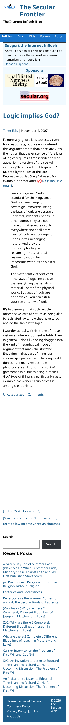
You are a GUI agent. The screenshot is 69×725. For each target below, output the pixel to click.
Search (8, 536)
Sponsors (34, 70)
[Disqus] (33, 452)
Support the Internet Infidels (31, 45)
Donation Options (16, 64)
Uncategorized (14, 394)
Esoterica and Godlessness (22, 592)
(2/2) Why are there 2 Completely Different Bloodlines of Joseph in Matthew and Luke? (26, 626)
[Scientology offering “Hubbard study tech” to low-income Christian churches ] (31, 523)
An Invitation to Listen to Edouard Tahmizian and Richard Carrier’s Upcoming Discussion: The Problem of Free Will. (31, 684)
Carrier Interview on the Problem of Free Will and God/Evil (29, 652)
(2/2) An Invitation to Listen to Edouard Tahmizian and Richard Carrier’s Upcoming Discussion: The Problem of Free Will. (31, 667)
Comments (36, 394)
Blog (21, 36)
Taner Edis (10, 131)
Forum (45, 36)
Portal (59, 36)
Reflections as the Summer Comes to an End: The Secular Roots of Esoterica (31, 600)
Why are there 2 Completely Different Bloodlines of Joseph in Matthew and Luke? (30, 640)
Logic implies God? (31, 115)
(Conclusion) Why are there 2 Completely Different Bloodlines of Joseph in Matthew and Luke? (28, 612)
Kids (32, 36)
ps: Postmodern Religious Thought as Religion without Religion (30, 584)
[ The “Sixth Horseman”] (21, 511)
